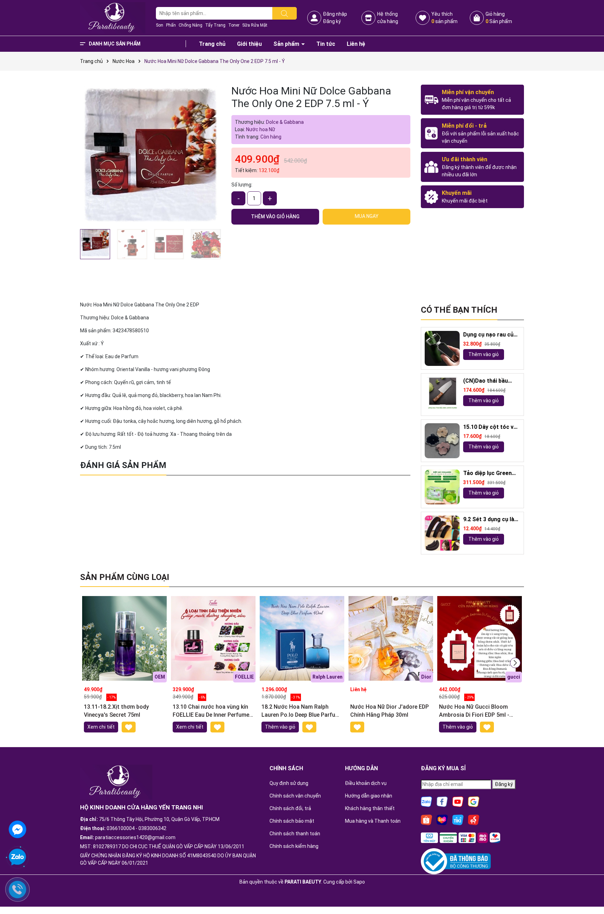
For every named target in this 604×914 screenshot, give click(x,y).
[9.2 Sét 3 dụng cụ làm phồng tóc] (442, 533)
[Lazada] (442, 819)
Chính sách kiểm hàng (293, 846)
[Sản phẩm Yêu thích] (423, 18)
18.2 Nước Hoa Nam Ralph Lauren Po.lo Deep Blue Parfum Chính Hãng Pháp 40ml (300, 711)
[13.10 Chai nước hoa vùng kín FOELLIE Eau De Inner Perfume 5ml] (213, 638)
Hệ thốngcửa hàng (387, 17)
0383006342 (152, 828)
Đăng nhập (335, 14)
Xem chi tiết (101, 727)
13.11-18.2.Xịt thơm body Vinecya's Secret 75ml (116, 710)
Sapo (359, 882)
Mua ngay (367, 216)
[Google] (473, 801)
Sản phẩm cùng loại (124, 577)
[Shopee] (426, 819)
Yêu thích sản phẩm (444, 17)
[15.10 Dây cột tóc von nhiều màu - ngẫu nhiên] (442, 440)
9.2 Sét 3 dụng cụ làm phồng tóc (491, 519)
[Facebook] (442, 801)
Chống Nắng (190, 25)
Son (159, 25)
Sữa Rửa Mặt (254, 25)
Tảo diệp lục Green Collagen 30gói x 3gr (490, 473)
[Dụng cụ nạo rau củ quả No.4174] (442, 348)
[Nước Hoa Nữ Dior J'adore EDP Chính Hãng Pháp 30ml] (390, 638)
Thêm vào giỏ (483, 354)
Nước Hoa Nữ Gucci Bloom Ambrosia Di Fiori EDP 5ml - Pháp (474, 711)
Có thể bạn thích (459, 310)
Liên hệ (356, 44)
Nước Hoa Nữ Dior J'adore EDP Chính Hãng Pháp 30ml (389, 710)
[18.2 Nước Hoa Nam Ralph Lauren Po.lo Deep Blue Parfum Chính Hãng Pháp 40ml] (302, 638)
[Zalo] (426, 801)
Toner (233, 25)
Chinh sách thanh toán (294, 833)
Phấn (171, 25)
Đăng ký (332, 21)
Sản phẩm (287, 44)
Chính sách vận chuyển (295, 796)
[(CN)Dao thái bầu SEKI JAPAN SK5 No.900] (442, 394)
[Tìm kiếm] (284, 13)
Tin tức (325, 44)
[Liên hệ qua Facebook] (17, 828)
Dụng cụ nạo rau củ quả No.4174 (488, 335)
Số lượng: (241, 184)
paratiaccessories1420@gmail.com (135, 837)
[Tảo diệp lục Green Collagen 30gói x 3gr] (442, 486)
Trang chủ (212, 44)
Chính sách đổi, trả (290, 808)
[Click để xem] (150, 155)
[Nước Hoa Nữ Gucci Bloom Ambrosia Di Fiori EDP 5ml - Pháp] (479, 638)
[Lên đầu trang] (590, 890)
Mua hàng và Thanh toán (373, 821)
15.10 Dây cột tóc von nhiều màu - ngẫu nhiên (491, 427)
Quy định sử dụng (288, 783)
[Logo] (112, 17)
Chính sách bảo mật (291, 821)
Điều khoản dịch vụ (366, 783)
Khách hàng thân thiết (370, 808)
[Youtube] (457, 801)
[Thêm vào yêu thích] (129, 727)
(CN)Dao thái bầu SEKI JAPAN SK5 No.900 (485, 381)
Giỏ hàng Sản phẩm (499, 17)
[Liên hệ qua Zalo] (17, 857)
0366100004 (121, 828)
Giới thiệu (249, 44)
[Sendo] (473, 819)
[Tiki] (457, 819)
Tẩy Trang (215, 25)
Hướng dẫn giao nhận (368, 796)
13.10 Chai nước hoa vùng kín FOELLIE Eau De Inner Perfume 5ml (211, 711)
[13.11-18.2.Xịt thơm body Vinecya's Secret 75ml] (124, 638)
